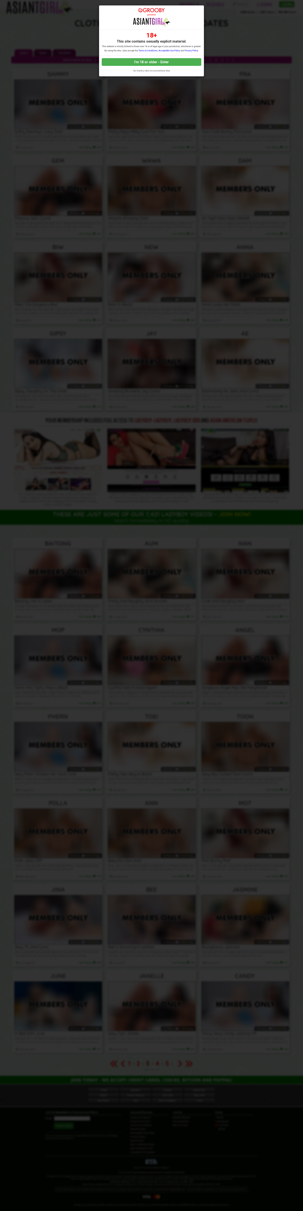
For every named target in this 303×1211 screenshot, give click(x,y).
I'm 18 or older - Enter (151, 62)
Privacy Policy (191, 50)
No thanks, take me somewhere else (151, 70)
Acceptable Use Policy (169, 50)
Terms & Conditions (148, 50)
